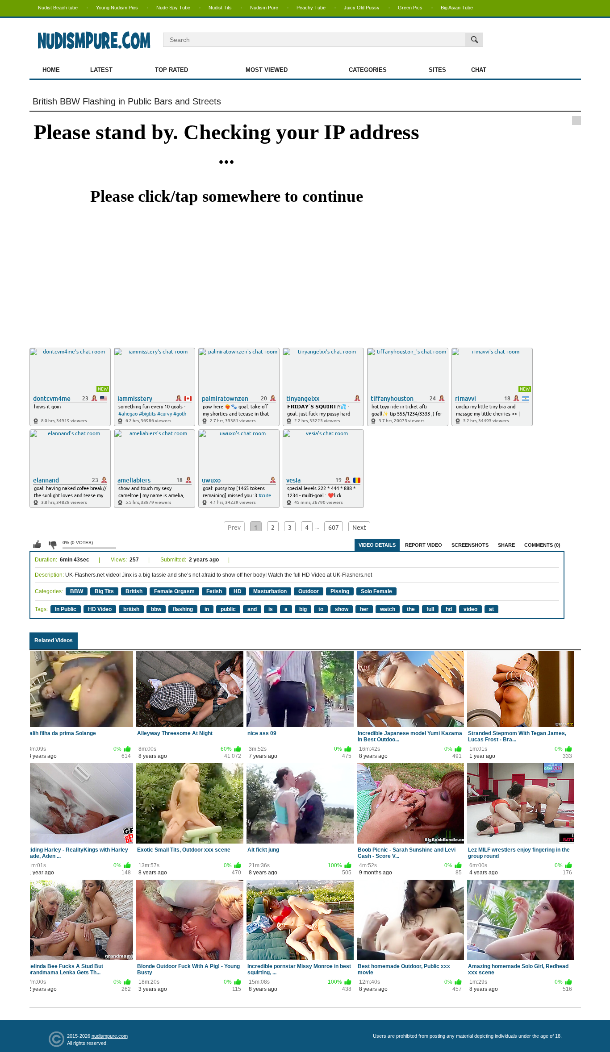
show (341, 609)
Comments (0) (542, 545)
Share (506, 545)
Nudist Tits (220, 7)
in (207, 609)
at (491, 609)
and (252, 609)
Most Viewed (267, 70)
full (430, 609)
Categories (368, 70)
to (320, 609)
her (364, 609)
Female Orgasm (174, 591)
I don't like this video (52, 544)
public (228, 609)
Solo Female (376, 591)
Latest (101, 70)
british (131, 609)
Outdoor (308, 591)
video (470, 609)
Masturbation (270, 591)
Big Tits (104, 591)
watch (387, 609)
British (133, 591)
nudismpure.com (110, 1036)
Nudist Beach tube (58, 7)
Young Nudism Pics (117, 7)
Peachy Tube (311, 7)
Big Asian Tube (457, 7)
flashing (183, 609)
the (411, 609)
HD (238, 591)
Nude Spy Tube (173, 7)
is (270, 609)
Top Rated (171, 70)
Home (51, 70)
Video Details (377, 545)
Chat (478, 70)
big (303, 609)
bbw (156, 609)
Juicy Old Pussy (362, 7)
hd (449, 609)
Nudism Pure (264, 7)
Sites (437, 70)
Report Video (423, 545)
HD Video (100, 609)
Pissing (339, 591)
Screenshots (470, 545)
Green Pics (410, 7)
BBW (76, 591)
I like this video (37, 544)
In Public (65, 609)
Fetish (214, 591)
